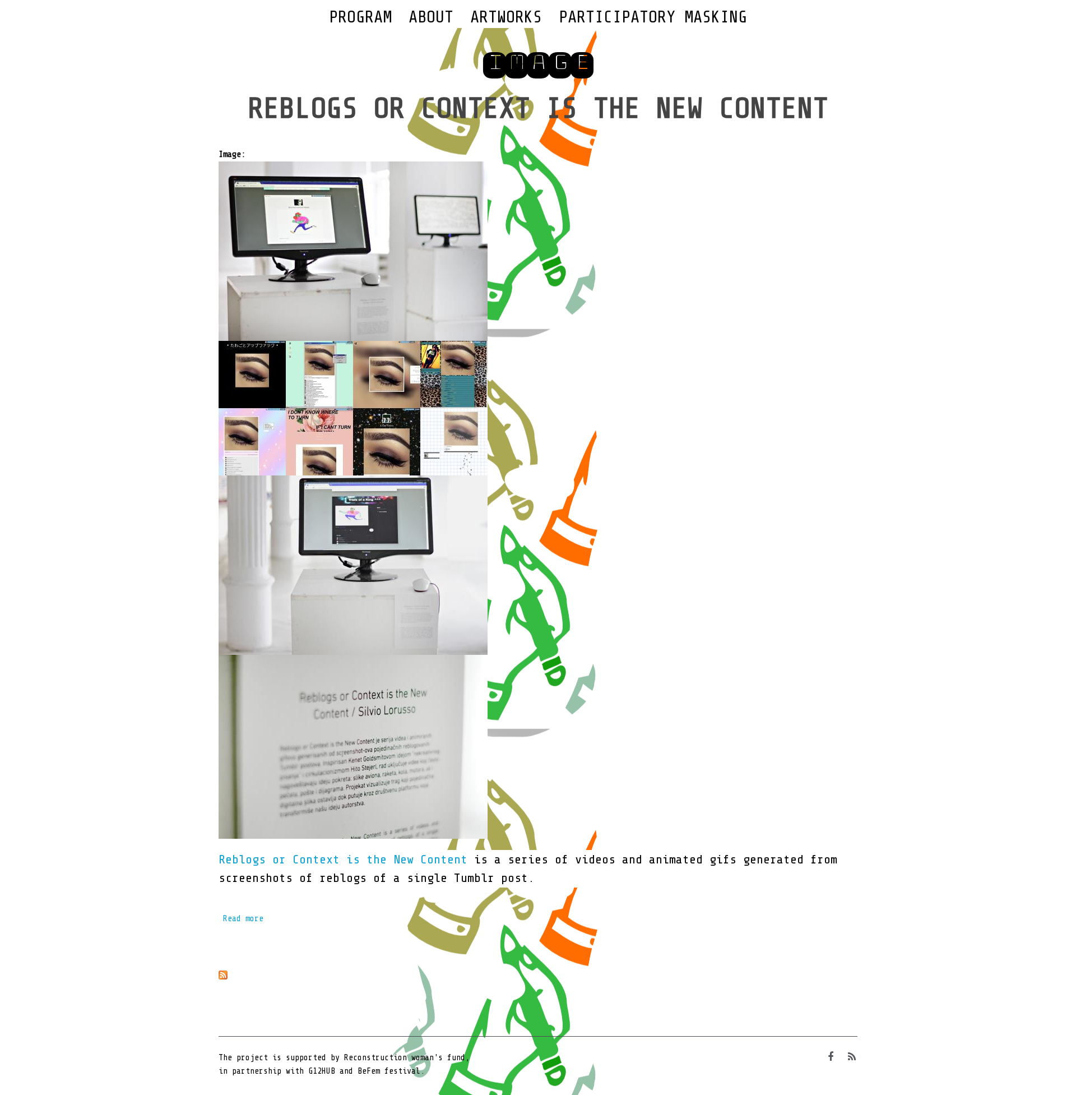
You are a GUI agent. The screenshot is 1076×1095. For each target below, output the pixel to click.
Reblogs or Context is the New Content (538, 108)
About (431, 16)
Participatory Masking (653, 16)
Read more (243, 918)
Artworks (506, 16)
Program (360, 16)
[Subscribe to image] (538, 975)
